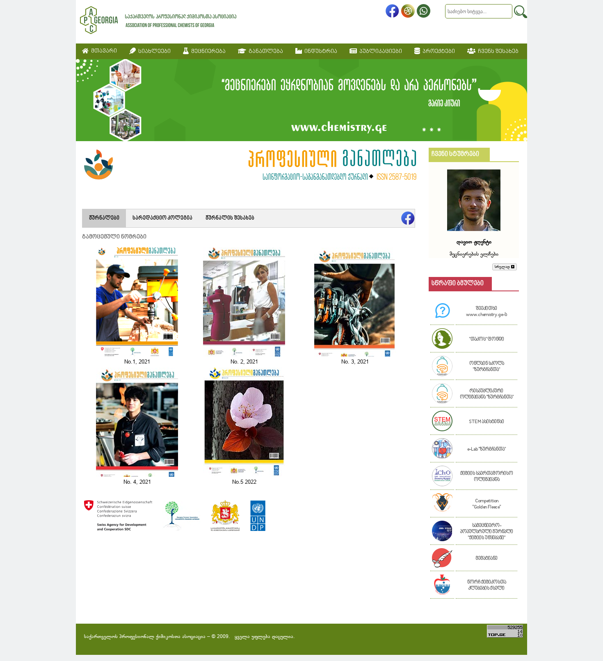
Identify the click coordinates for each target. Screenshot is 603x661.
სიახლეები (153, 51)
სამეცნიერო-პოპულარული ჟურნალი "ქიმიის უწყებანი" (486, 532)
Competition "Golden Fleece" (487, 504)
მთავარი (103, 51)
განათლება (264, 51)
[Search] (520, 11)
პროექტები (437, 51)
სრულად (503, 267)
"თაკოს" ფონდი (486, 339)
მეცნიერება (207, 51)
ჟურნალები (104, 218)
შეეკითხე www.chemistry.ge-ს (486, 312)
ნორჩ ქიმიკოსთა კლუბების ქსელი (486, 585)
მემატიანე (487, 559)
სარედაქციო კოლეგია (162, 218)
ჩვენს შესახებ (496, 51)
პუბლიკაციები (379, 51)
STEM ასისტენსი (486, 422)
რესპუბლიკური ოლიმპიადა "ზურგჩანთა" (487, 394)
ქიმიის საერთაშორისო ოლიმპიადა (486, 477)
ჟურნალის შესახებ (230, 218)
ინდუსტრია (319, 51)
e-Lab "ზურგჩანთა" (486, 449)
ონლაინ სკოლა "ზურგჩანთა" (486, 367)
